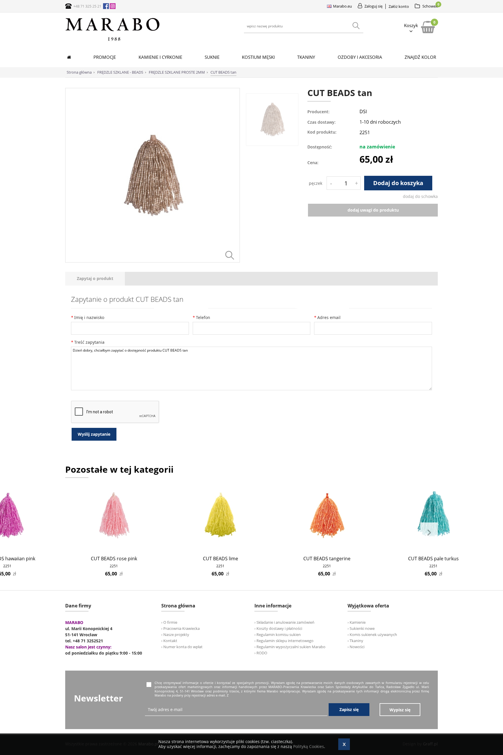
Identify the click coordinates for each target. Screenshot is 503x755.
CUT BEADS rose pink (114, 558)
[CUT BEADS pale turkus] (433, 516)
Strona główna (79, 72)
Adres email (329, 317)
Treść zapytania (89, 342)
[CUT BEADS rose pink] (114, 516)
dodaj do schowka (420, 196)
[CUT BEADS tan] (152, 261)
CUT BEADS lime (220, 558)
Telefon (203, 317)
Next (429, 532)
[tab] (95, 279)
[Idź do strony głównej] (112, 40)
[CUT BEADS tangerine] (327, 516)
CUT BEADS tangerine (326, 558)
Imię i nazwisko (89, 317)
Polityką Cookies (308, 746)
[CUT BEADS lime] (220, 516)
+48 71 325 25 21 (87, 6)
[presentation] (95, 279)
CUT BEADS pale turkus (433, 558)
